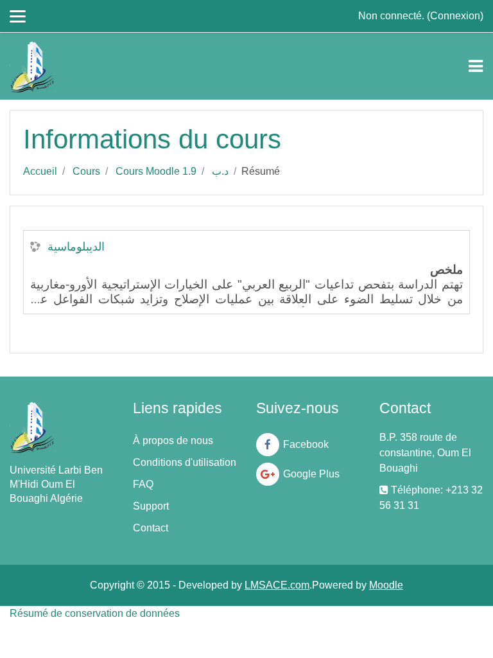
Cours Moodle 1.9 (156, 171)
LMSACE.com (277, 585)
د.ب (220, 171)
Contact (150, 527)
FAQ (143, 484)
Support (151, 506)
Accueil (40, 171)
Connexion (455, 15)
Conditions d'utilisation (184, 462)
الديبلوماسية (76, 246)
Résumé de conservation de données (95, 613)
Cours (86, 171)
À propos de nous (173, 440)
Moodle (386, 585)
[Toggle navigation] (475, 66)
